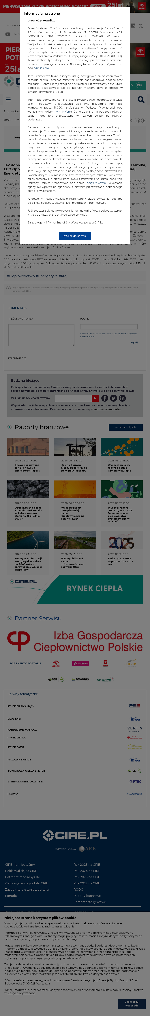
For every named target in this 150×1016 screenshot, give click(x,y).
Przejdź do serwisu (75, 236)
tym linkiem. (41, 68)
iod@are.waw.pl (96, 183)
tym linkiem (63, 111)
